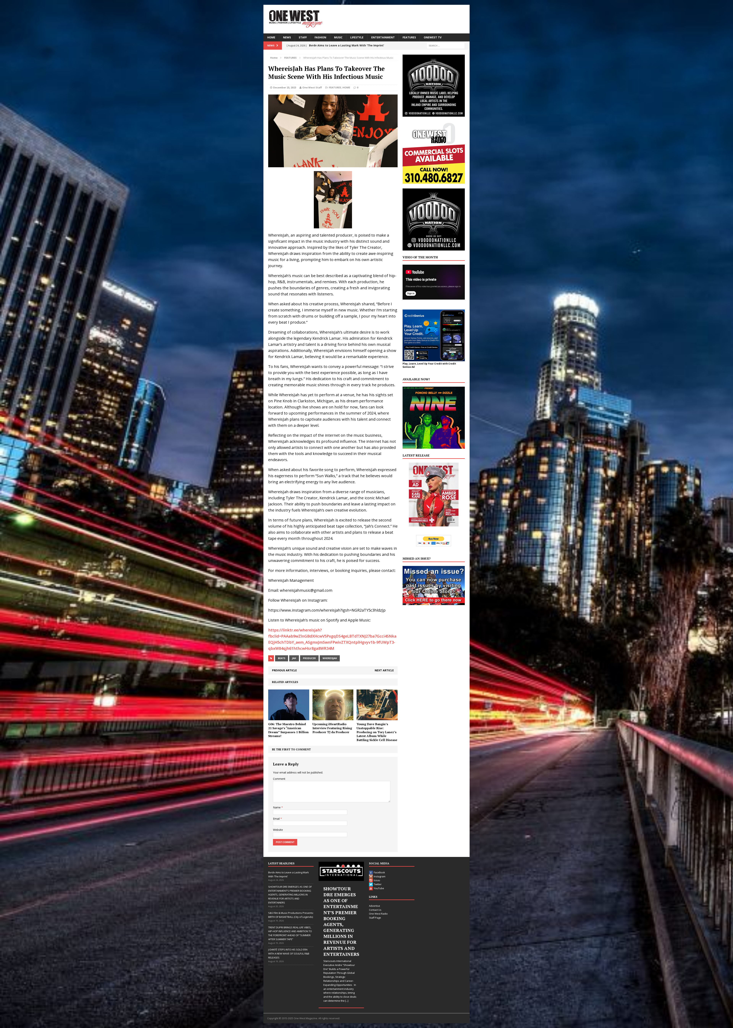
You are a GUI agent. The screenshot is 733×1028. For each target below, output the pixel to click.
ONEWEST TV (433, 37)
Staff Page (375, 917)
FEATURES (409, 37)
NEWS (287, 37)
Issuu (377, 880)
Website (278, 830)
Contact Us (375, 910)
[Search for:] (446, 45)
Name (277, 807)
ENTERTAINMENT (383, 37)
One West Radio (378, 913)
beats (281, 658)
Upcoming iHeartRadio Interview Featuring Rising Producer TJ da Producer (332, 728)
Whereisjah (330, 658)
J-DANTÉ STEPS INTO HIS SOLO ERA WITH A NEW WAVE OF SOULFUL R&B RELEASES (288, 953)
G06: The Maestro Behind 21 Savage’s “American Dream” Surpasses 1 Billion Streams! (288, 730)
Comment (279, 779)
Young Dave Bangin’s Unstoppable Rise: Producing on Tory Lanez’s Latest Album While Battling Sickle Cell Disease (377, 732)
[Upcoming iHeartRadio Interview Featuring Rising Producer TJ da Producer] (333, 718)
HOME (271, 37)
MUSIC (338, 37)
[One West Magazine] (366, 19)
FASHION (320, 37)
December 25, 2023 (284, 87)
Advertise (374, 906)
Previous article (284, 670)
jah (294, 658)
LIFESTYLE (356, 37)
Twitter (378, 884)
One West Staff (312, 87)
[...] (350, 996)
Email (276, 818)
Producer (309, 658)
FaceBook (379, 872)
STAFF (303, 37)
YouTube (379, 888)
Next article (384, 670)
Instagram (379, 876)
